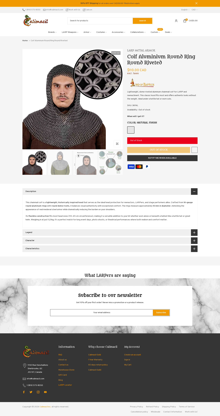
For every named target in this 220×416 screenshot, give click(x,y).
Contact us (63, 365)
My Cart (127, 365)
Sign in (127, 359)
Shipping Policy (169, 407)
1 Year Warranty (95, 359)
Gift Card (62, 375)
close (23, 3)
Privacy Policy (136, 407)
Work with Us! (191, 412)
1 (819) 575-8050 (32, 10)
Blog (60, 380)
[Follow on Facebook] (23, 392)
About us (62, 359)
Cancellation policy (139, 412)
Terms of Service (187, 407)
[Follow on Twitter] (31, 392)
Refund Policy (152, 407)
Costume (100, 32)
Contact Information (172, 412)
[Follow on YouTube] (45, 392)
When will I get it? (135, 116)
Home (25, 41)
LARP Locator (65, 385)
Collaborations (137, 32)
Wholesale (155, 412)
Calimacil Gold (94, 355)
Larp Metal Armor (141, 50)
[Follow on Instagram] (38, 392)
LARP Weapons (69, 32)
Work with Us (74, 10)
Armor (86, 32)
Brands (51, 32)
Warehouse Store (66, 370)
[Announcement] (110, 3)
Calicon (88, 10)
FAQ (60, 355)
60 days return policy (98, 365)
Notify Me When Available (162, 158)
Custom (156, 32)
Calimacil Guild (94, 370)
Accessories (117, 32)
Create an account (132, 355)
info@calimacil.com (54, 10)
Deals (167, 32)
